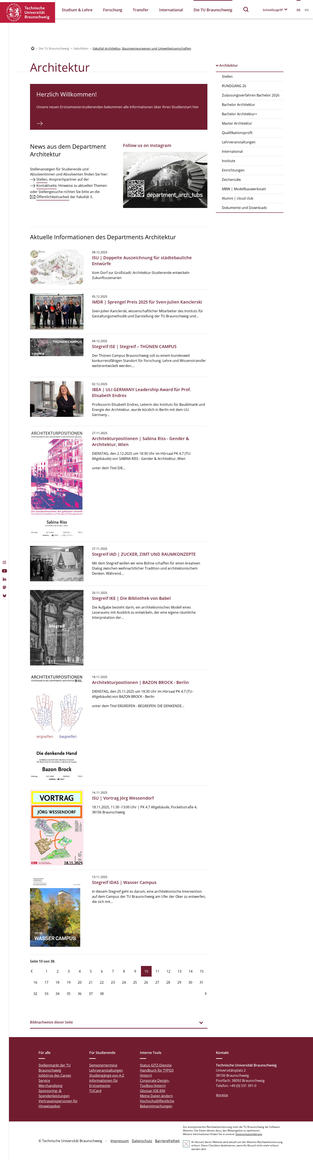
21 (91, 982)
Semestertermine (103, 1065)
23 (113, 982)
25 (135, 982)
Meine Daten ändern (156, 1096)
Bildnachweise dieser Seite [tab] (51, 1022)
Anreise (222, 1095)
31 (201, 982)
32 (35, 993)
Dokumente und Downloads (244, 207)
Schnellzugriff (273, 10)
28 (168, 982)
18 (57, 982)
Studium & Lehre (77, 9)
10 (146, 971)
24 (124, 982)
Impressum (120, 1140)
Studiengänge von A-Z (106, 1075)
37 (91, 993)
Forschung (112, 9)
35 (68, 993)
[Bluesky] (4, 596)
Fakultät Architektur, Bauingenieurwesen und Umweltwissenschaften (142, 48)
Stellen (227, 76)
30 (190, 982)
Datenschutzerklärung (248, 1134)
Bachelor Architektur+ (239, 114)
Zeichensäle (231, 179)
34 (57, 993)
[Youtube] (4, 571)
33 (46, 993)
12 (168, 971)
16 (35, 982)
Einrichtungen (233, 170)
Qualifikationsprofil (237, 132)
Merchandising (50, 1085)
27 (157, 982)
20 (80, 982)
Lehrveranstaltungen (239, 142)
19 (68, 982)
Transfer (140, 9)
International (171, 9)
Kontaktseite (46, 185)
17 (46, 982)
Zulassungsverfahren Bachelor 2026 (250, 95)
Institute (228, 160)
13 (179, 971)
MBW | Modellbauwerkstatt (244, 189)
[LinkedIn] (4, 579)
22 (102, 982)
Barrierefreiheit (167, 1140)
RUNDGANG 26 (234, 85)
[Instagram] (4, 563)
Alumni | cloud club (237, 198)
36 (80, 993)
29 (179, 982)
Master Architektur (237, 123)
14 (190, 971)
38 (102, 993)
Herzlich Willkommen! (66, 94)
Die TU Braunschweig (213, 9)
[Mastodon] (4, 587)
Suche (246, 9)
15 (202, 971)
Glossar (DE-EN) (152, 1090)
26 (146, 982)
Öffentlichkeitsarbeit (52, 196)
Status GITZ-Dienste (156, 1065)
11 (157, 971)
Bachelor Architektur (238, 104)
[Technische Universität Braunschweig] (27, 12)
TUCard (95, 1090)
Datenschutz (142, 1140)
